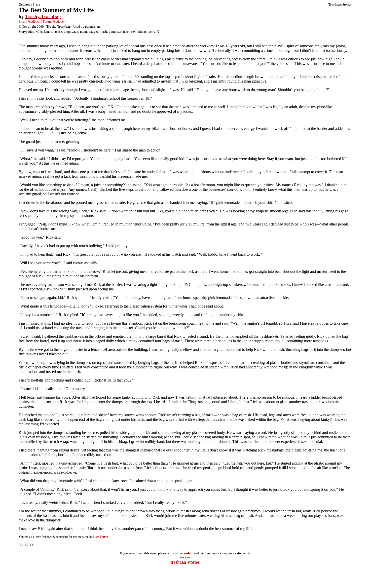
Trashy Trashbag (43, 16)
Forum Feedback (54, 21)
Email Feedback (30, 21)
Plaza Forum (100, 537)
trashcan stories (185, 562)
